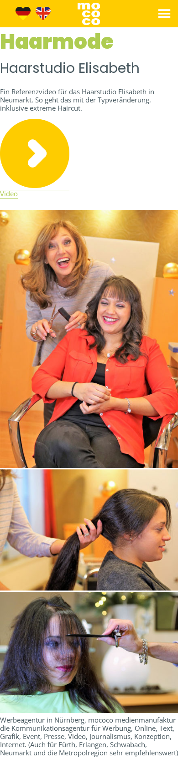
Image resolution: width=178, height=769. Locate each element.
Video (9, 193)
